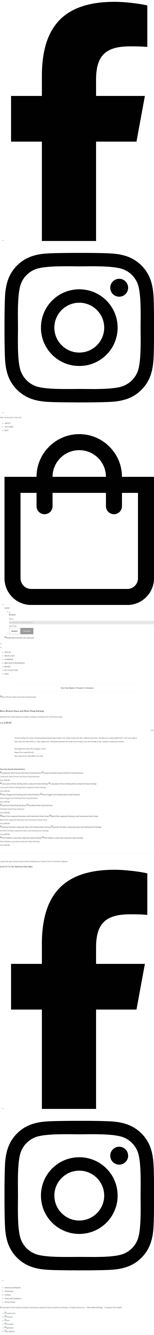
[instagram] (79, 412)
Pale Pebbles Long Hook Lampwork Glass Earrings (20, 841)
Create (119, 1307)
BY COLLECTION (11, 670)
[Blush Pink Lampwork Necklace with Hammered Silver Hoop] (49, 816)
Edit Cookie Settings (95, 1307)
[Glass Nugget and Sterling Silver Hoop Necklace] (40, 794)
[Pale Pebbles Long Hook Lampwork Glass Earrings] (41, 838)
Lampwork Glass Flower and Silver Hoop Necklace (20, 776)
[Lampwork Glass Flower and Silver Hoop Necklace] (41, 773)
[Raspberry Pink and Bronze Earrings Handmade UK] (38, 704)
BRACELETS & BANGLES (15, 663)
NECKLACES (10, 656)
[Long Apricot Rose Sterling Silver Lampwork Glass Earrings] (48, 784)
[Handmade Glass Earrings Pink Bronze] (30, 704)
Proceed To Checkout (84, 688)
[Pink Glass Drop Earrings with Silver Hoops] (47, 704)
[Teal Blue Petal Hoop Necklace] (26, 805)
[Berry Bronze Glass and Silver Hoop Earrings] (3, 704)
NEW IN (8, 652)
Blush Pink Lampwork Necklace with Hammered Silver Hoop (23, 820)
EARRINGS (9, 659)
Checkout (27, 631)
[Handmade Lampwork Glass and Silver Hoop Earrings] (21, 704)
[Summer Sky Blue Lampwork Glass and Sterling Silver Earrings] (50, 827)
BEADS (7, 666)
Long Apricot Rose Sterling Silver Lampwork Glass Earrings (23, 787)
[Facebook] (79, 240)
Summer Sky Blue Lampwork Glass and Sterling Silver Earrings (24, 830)
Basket (14, 631)
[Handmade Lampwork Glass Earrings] (12, 704)
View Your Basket (68, 688)
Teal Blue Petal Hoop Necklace (12, 809)
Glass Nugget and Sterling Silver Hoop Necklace (19, 798)
